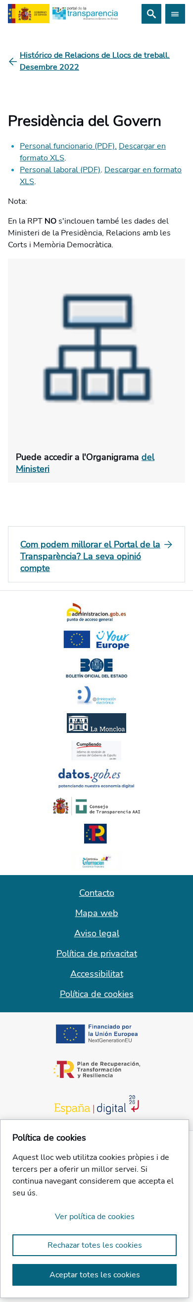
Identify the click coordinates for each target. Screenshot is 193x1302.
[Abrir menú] (175, 14)
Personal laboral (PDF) (60, 169)
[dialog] (94, 1208)
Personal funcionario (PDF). (68, 146)
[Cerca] (151, 14)
